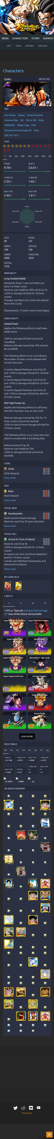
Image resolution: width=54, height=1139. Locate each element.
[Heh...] (33, 1016)
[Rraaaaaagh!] (45, 923)
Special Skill (10, 534)
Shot (6, 486)
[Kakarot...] (21, 850)
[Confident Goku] (9, 965)
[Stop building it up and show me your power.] (33, 883)
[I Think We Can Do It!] (33, 826)
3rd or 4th (31, 120)
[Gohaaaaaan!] (45, 847)
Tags (18, 46)
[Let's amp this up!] (8, 1004)
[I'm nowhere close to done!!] (21, 826)
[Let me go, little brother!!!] (45, 947)
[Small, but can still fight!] (21, 992)
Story (36, 38)
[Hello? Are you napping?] (33, 850)
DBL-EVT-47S (11, 135)
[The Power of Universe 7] (33, 977)
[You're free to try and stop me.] (33, 874)
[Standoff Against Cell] (33, 995)
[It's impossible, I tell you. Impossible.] (9, 874)
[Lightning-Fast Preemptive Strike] (21, 983)
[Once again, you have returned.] (9, 796)
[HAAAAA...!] (8, 805)
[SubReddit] (23, 1108)
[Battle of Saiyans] (21, 947)
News (5, 38)
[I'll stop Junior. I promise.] (9, 1019)
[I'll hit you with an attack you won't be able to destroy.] (21, 862)
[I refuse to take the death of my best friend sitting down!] (33, 1004)
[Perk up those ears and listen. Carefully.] (45, 874)
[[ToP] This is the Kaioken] (45, 1016)
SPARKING (9, 125)
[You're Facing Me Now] (33, 814)
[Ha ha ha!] (33, 796)
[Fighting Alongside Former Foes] (9, 983)
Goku (36, 130)
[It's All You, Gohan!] (21, 932)
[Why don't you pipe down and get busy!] (21, 871)
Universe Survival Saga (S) (17, 130)
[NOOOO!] (21, 796)
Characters (20, 38)
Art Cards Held (11, 577)
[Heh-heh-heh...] (45, 983)
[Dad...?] (8, 932)
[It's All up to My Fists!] (8, 920)
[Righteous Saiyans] (21, 953)
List (9, 46)
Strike (7, 463)
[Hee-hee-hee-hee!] (45, 992)
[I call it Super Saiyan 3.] (21, 814)
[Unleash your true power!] (33, 835)
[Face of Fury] (33, 983)
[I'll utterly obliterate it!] (9, 826)
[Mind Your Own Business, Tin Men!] (45, 895)
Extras (29, 46)
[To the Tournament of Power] (45, 974)
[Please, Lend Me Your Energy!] (9, 899)
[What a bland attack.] (9, 977)
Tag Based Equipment (14, 788)
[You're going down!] (33, 920)
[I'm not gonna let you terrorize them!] (45, 862)
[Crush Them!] (45, 907)
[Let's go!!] (45, 838)
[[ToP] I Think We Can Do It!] (9, 1031)
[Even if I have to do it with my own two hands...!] (21, 887)
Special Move (10, 508)
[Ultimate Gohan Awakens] (9, 850)
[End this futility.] (45, 965)
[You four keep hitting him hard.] (9, 838)
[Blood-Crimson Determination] (21, 1016)
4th (22, 120)
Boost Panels (10, 744)
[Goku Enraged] (8, 992)
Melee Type (23, 125)
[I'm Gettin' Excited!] (21, 1025)
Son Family (10, 115)
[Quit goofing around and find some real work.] (8, 883)
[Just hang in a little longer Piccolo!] (33, 911)
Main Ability (10, 273)
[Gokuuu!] (45, 1025)
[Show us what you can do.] (45, 814)
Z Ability (8, 596)
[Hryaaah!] (9, 814)
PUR (33, 125)
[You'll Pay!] (9, 911)
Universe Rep (11, 120)
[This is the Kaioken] (45, 883)
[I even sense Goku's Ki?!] (21, 923)
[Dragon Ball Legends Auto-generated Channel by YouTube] (38, 1107)
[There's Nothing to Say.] (9, 1025)
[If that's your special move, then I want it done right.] (33, 808)
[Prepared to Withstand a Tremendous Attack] (33, 862)
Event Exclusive (35, 115)
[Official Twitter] (15, 1108)
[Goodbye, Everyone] (33, 935)
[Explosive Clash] (45, 796)
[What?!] (8, 944)
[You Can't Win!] (45, 805)
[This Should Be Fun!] (21, 911)
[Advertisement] (27, 55)
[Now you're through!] (21, 1007)
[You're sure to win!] (45, 935)
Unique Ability (11, 318)
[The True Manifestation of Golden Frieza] (8, 859)
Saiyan (21, 115)
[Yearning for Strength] (21, 835)
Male (40, 120)
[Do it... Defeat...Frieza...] (33, 1031)
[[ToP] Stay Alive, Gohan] (21, 1031)
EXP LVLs (42, 46)
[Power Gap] (45, 1007)
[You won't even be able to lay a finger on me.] (45, 823)
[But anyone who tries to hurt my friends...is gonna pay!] (21, 808)
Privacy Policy (27, 1113)
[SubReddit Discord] (31, 1108)
